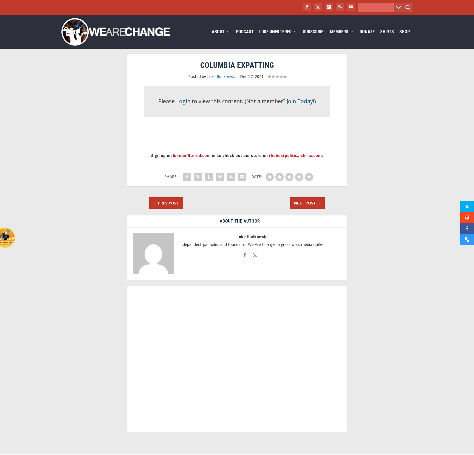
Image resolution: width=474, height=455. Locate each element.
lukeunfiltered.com (192, 155)
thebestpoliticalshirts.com (295, 155)
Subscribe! (314, 32)
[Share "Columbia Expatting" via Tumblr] (209, 176)
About (218, 32)
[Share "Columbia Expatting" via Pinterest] (220, 176)
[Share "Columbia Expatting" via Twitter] (198, 176)
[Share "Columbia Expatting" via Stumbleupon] (230, 176)
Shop (404, 32)
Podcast (245, 32)
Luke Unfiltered (275, 32)
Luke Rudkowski (221, 76)
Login (183, 101)
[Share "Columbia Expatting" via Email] (241, 176)
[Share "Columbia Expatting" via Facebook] (187, 176)
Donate (367, 32)
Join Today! (300, 101)
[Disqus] (237, 361)
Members (339, 32)
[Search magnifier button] (408, 7)
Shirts (387, 32)
